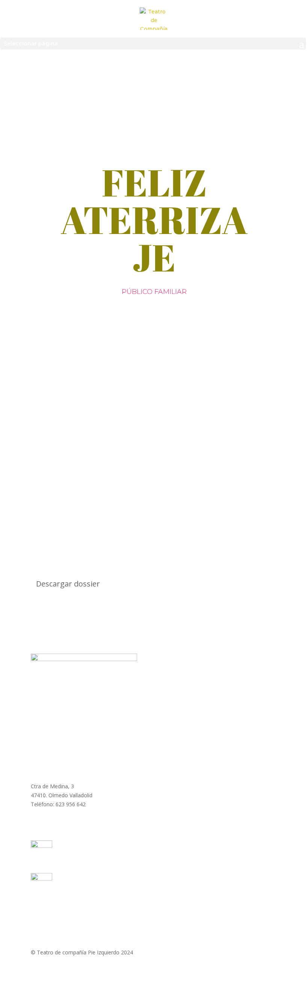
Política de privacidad (109, 921)
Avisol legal (156, 921)
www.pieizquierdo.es (55, 766)
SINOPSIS (56, 449)
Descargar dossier (68, 584)
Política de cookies (201, 921)
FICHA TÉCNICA (191, 449)
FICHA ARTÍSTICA (119, 449)
